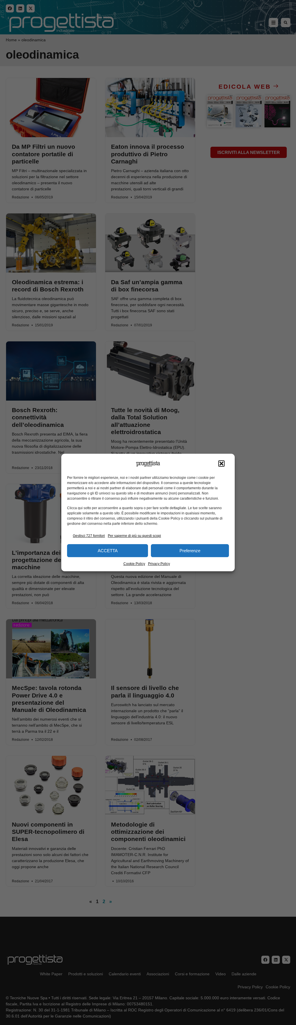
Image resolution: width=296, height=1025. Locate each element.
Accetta (108, 550)
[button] (221, 464)
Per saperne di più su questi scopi (134, 536)
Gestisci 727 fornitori (89, 536)
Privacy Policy (159, 564)
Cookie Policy (134, 564)
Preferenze (190, 550)
